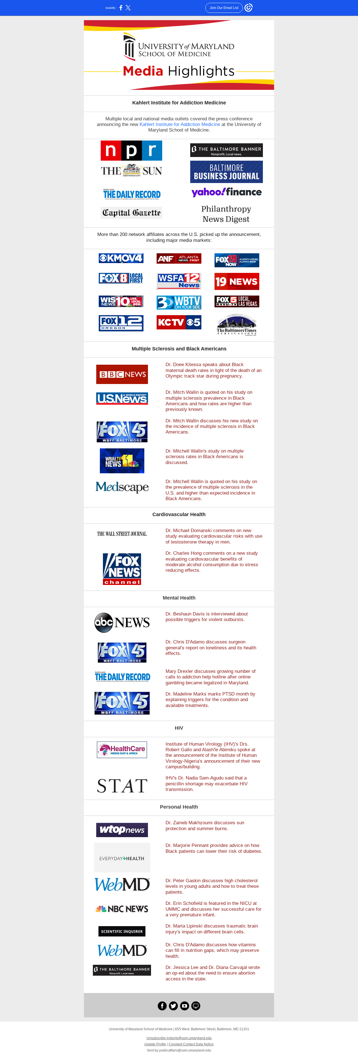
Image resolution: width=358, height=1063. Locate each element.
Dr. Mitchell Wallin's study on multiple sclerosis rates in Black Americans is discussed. (205, 456)
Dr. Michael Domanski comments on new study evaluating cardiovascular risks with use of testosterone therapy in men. (214, 536)
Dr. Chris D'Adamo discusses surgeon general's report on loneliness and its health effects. (211, 647)
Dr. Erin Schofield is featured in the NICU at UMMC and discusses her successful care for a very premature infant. (214, 909)
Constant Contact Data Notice (191, 1044)
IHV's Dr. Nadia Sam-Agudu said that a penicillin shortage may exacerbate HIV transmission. (207, 783)
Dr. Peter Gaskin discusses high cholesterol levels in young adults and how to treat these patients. (212, 886)
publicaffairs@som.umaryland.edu (185, 1050)
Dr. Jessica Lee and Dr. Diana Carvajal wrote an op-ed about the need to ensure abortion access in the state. (213, 973)
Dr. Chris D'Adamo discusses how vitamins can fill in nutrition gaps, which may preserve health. (212, 950)
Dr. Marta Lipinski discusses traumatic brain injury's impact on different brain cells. (212, 928)
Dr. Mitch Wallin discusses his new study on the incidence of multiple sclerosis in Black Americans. (212, 426)
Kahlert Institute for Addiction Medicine (180, 124)
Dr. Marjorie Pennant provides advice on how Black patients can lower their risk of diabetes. (214, 848)
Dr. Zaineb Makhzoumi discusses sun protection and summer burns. (205, 825)
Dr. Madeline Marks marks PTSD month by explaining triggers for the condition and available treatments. (210, 699)
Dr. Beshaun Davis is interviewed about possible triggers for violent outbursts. (207, 616)
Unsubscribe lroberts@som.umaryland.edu (179, 1038)
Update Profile (155, 1044)
